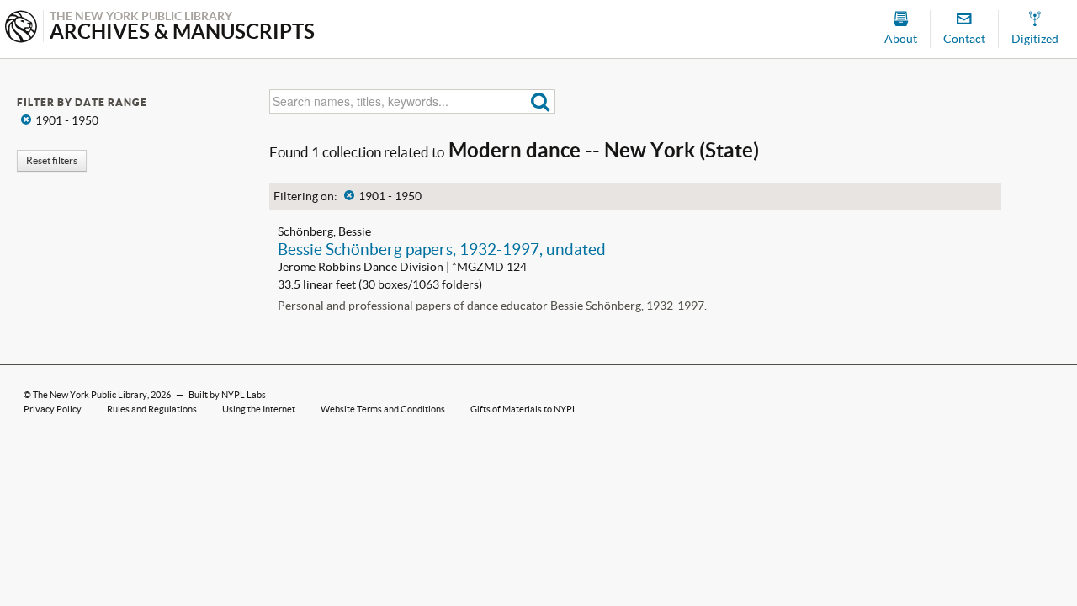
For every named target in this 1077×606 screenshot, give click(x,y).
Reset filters (51, 160)
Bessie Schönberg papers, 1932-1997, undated (442, 249)
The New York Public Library (90, 395)
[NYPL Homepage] (21, 28)
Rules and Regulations (152, 409)
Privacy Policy (53, 409)
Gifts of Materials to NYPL (523, 409)
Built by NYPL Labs (227, 395)
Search (540, 101)
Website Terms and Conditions (383, 409)
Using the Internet (258, 409)
